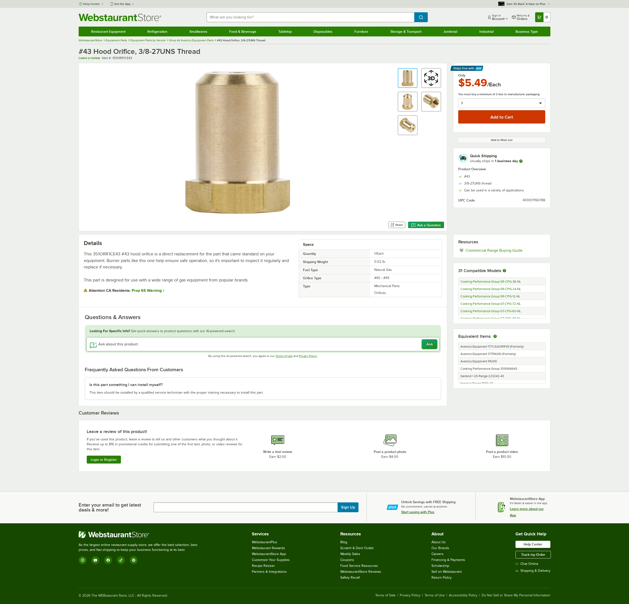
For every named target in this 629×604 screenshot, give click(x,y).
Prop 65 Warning (147, 290)
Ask (429, 344)
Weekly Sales (350, 554)
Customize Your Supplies (271, 560)
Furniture (361, 31)
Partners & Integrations (269, 571)
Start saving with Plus (417, 512)
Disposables (323, 31)
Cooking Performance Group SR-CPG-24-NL (490, 289)
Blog (343, 542)
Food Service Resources (359, 566)
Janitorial (450, 31)
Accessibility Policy (463, 595)
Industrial (486, 31)
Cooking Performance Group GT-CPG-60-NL (490, 311)
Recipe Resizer (263, 566)
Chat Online (529, 564)
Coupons (347, 560)
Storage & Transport (405, 31)
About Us (438, 542)
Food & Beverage (242, 31)
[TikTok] (121, 560)
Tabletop (285, 31)
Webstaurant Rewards (268, 548)
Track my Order (533, 555)
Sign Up (348, 507)
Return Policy (441, 577)
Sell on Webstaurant (446, 571)
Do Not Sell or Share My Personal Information (516, 595)
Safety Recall (350, 577)
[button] (407, 78)
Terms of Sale (385, 595)
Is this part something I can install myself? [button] (126, 385)
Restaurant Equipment (108, 31)
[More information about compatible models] (504, 271)
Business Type (526, 31)
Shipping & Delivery (535, 571)
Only (461, 75)
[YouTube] (95, 560)
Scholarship (440, 566)
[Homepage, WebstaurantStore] (120, 17)
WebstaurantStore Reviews (360, 571)
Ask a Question (429, 225)
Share (399, 225)
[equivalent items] (495, 336)
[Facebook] (108, 560)
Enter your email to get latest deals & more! (110, 507)
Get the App (122, 4)
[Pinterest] (134, 560)
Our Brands (440, 548)
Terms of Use (284, 356)
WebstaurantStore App (269, 554)
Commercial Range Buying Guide (505, 250)
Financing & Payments (448, 560)
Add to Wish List (502, 140)
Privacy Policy (308, 356)
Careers (437, 554)
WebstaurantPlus (264, 542)
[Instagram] (82, 560)
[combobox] (310, 17)
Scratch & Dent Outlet (356, 548)
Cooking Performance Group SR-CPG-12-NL (490, 296)
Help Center (91, 4)
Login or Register (104, 460)
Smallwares (198, 31)
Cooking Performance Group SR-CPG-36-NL (490, 281)
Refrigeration (157, 31)
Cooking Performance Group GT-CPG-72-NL (490, 304)
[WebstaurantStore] (140, 535)
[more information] (521, 161)
